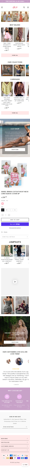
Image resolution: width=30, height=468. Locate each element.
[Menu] (2, 7)
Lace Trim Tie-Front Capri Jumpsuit (19, 259)
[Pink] (2, 203)
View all (15, 55)
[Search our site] (24, 7)
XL (15, 210)
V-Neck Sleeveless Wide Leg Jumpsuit (7, 259)
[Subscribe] (27, 427)
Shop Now (15, 149)
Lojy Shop (17, 462)
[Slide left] (2, 1)
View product (10, 39)
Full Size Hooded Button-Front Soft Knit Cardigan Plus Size (7, 101)
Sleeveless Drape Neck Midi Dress (19, 45)
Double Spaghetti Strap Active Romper (6, 308)
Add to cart (15, 219)
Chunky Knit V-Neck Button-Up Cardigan (19, 99)
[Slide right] (27, 1)
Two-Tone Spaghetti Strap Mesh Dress (7, 46)
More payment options (15, 227)
